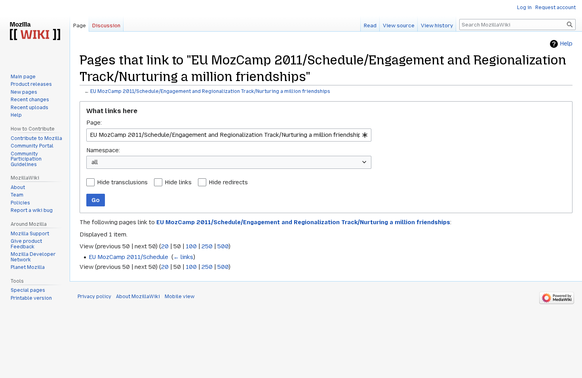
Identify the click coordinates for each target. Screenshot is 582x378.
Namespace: (103, 150)
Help (566, 43)
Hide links (178, 182)
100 (191, 246)
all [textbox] (94, 162)
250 (207, 246)
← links (183, 257)
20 (165, 246)
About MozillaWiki (138, 296)
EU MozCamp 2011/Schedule (128, 257)
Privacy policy (94, 296)
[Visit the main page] (35, 31)
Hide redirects (228, 182)
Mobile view (179, 296)
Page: (94, 122)
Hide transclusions (122, 182)
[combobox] (228, 135)
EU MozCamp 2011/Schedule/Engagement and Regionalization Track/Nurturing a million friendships (210, 91)
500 (222, 246)
